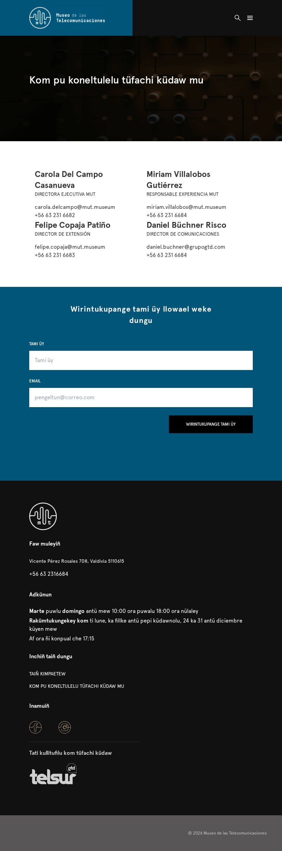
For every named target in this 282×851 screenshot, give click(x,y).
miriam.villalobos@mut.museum (186, 207)
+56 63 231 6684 (167, 215)
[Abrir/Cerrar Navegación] (250, 18)
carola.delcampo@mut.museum (75, 207)
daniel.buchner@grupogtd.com (186, 247)
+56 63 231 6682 (55, 215)
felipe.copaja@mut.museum (70, 247)
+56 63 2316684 (48, 574)
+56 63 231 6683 (55, 255)
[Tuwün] (67, 18)
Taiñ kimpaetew (47, 673)
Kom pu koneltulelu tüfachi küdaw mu (76, 686)
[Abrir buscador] (238, 18)
